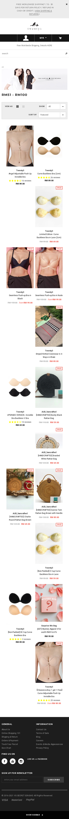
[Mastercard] (17, 800)
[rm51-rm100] (34, 79)
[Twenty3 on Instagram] (21, 761)
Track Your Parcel (10, 744)
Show (42, 106)
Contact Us (41, 729)
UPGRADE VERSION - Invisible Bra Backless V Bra (20, 416)
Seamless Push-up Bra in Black (20, 297)
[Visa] (5, 800)
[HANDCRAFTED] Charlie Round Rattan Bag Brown (20, 518)
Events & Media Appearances (49, 744)
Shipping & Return (10, 737)
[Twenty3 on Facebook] (4, 761)
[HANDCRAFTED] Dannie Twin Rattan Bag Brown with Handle (48, 511)
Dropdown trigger (26, 38)
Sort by (33, 115)
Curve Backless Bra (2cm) (49, 174)
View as (9, 106)
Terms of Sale (42, 733)
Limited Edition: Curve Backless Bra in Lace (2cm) (49, 236)
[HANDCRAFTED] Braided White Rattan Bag (49, 457)
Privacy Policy (42, 748)
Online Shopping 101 (11, 733)
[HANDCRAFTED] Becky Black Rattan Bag (49, 416)
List (23, 106)
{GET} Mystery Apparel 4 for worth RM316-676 (49, 630)
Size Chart (6, 748)
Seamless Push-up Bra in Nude (49, 295)
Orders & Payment (10, 740)
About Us (6, 729)
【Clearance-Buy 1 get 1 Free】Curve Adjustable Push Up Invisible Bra (49, 693)
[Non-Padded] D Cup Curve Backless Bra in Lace (49, 572)
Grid (17, 106)
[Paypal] (30, 800)
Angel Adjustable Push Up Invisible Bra (20, 175)
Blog (38, 737)
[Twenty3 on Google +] (13, 761)
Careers (39, 740)
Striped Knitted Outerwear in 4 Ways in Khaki (49, 355)
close (66, 4)
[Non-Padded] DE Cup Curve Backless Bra (20, 634)
